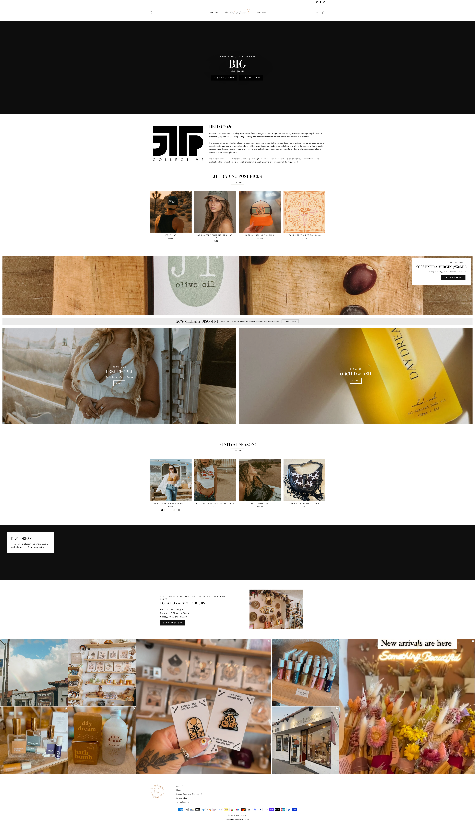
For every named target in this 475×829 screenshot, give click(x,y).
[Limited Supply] (237, 285)
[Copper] (165, 510)
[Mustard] (172, 510)
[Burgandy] (169, 510)
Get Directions (173, 623)
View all (238, 182)
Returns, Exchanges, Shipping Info (189, 794)
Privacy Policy (181, 798)
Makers (214, 12)
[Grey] (179, 510)
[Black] (162, 510)
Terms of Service (182, 802)
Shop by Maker (251, 78)
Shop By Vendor (224, 78)
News (178, 790)
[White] (175, 510)
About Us (179, 786)
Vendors (261, 12)
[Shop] (119, 376)
